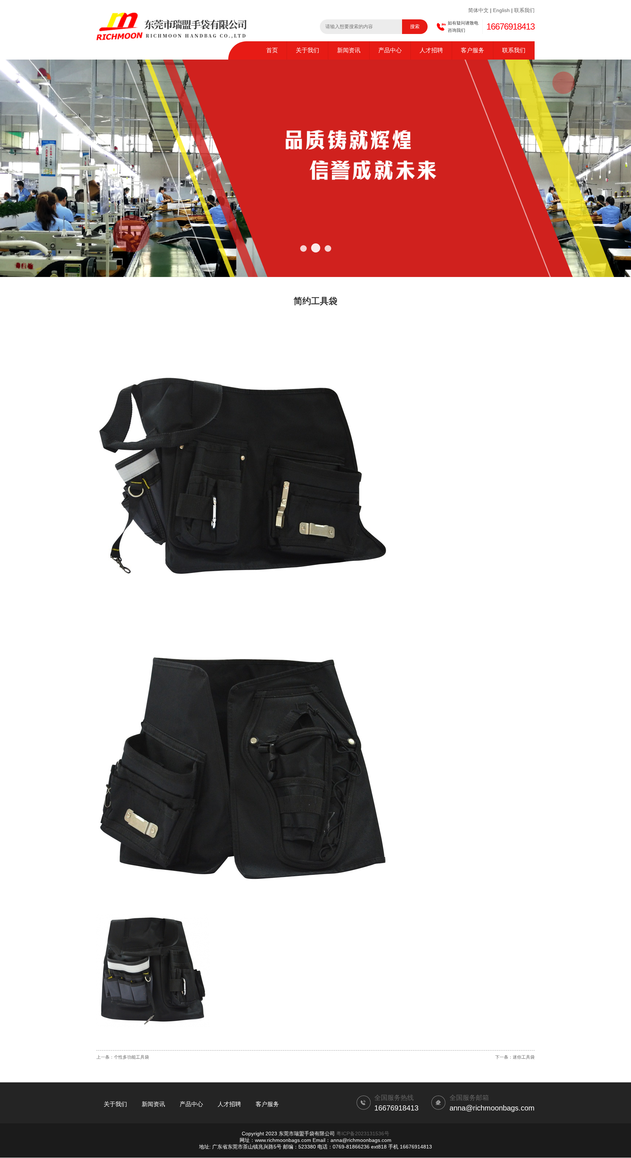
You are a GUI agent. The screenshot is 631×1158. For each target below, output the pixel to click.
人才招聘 (431, 50)
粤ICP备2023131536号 (362, 1133)
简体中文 (478, 10)
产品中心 (390, 50)
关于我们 (307, 50)
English (501, 10)
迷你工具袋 (524, 1057)
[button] (303, 248)
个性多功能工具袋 (131, 1057)
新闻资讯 (348, 50)
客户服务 (472, 50)
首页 (272, 50)
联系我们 (524, 10)
